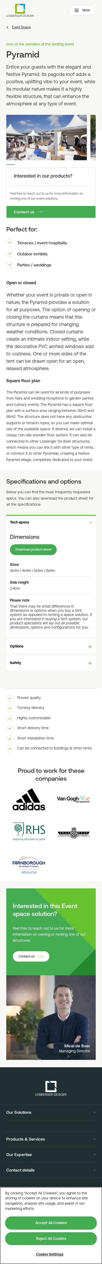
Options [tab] (16, 646)
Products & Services (25, 1139)
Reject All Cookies (51, 1238)
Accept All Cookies (51, 1223)
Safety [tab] (15, 663)
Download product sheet (33, 549)
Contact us (24, 211)
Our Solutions (18, 1112)
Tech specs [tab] (19, 522)
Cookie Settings (49, 1254)
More (86, 10)
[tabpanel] (51, 583)
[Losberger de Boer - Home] (51, 1088)
